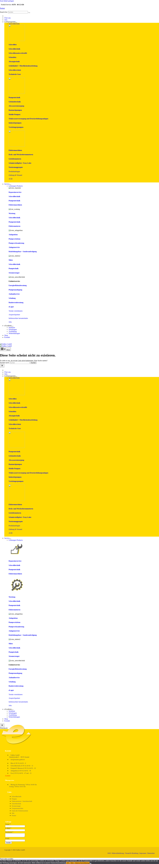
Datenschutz (151, 853)
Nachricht (9, 832)
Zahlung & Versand (15, 175)
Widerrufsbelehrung (118, 853)
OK (68, 863)
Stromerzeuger (14, 273)
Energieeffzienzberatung (18, 285)
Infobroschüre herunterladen (18, 318)
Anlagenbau (13, 234)
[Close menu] (2, 365)
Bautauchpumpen (15, 110)
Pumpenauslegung (15, 290)
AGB (10, 179)
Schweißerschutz (15, 70)
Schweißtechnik (14, 49)
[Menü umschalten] (16, 22)
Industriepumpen (15, 123)
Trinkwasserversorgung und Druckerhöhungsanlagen (28, 119)
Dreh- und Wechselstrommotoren (21, 154)
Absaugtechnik (14, 61)
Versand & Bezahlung (131, 853)
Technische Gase (15, 74)
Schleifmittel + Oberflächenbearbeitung (23, 66)
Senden (8, 842)
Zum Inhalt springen (7, 1)
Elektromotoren (14, 226)
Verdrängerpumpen (16, 127)
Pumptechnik (13, 268)
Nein (72, 863)
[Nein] (90, 863)
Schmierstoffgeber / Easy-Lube (20, 163)
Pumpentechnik (14, 97)
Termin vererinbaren (15, 311)
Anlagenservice (14, 247)
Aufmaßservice (14, 294)
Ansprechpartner (14, 315)
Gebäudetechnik (15, 102)
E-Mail (8, 828)
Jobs (10, 322)
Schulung (12, 298)
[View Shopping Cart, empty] (79, 341)
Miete (11, 260)
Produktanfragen (14, 171)
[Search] (29, 12)
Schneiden (12, 57)
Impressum (142, 853)
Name (8, 824)
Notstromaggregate (16, 167)
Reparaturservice (15, 192)
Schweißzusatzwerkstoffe (18, 53)
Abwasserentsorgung (16, 106)
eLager (11, 307)
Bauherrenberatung (16, 302)
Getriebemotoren (15, 159)
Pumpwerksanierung (16, 243)
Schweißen (13, 44)
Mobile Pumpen (14, 114)
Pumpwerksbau (14, 239)
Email (7, 838)
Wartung (12, 213)
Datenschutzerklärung (82, 863)
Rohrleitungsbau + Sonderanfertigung (23, 251)
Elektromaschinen (15, 150)
